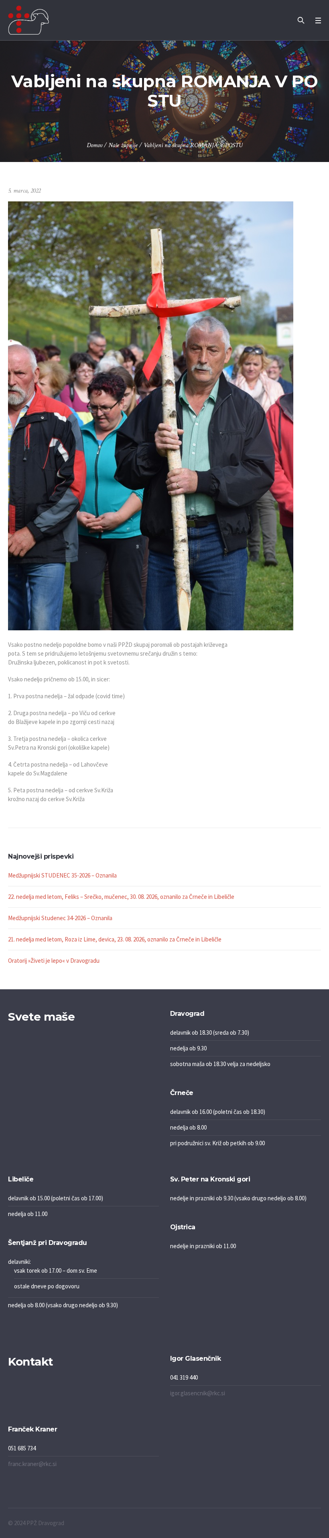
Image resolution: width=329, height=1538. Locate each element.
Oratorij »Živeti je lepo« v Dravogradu (54, 960)
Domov (94, 145)
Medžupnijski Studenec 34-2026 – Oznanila (60, 918)
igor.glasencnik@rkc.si (197, 1393)
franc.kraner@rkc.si (32, 1464)
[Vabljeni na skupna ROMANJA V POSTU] (150, 415)
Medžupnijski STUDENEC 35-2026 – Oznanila (62, 875)
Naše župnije (123, 145)
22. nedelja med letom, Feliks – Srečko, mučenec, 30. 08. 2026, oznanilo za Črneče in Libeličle (121, 896)
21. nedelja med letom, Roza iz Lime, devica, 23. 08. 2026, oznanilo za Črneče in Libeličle (114, 939)
